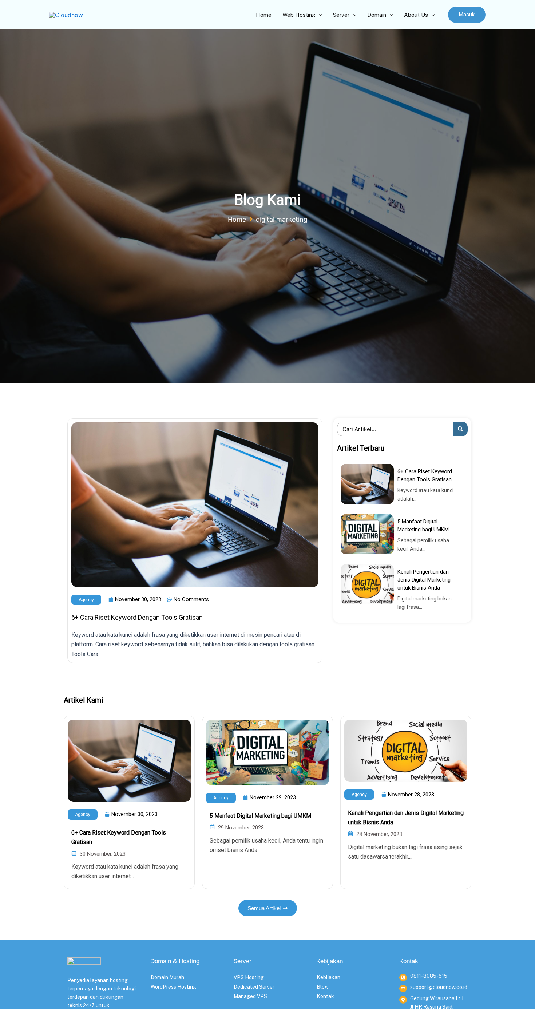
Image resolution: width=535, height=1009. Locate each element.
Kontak (325, 996)
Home (237, 219)
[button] (467, 14)
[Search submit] (460, 429)
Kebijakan (328, 977)
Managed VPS (250, 996)
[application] (318, 14)
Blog (322, 987)
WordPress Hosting (173, 987)
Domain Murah (167, 977)
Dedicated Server (254, 987)
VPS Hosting (249, 977)
